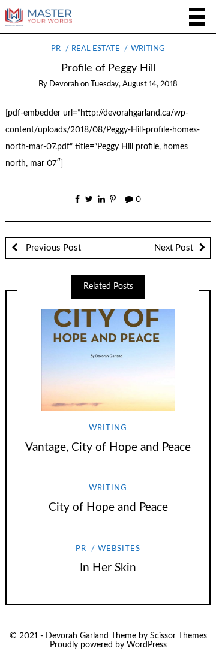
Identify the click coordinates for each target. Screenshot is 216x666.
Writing (147, 49)
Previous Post (52, 247)
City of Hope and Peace (108, 507)
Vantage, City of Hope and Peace (108, 447)
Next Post (173, 247)
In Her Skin (108, 568)
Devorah (64, 84)
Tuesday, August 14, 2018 (134, 84)
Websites (119, 549)
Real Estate (95, 49)
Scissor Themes (178, 636)
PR (56, 49)
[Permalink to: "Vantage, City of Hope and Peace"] (108, 360)
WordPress (147, 645)
